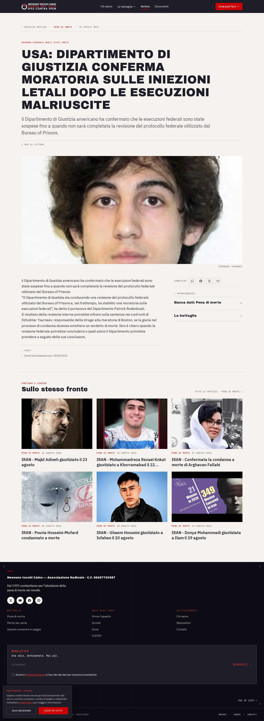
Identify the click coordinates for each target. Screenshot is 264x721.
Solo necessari (21, 710)
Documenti (161, 6)
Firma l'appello (101, 616)
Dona (95, 629)
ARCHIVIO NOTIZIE (34, 27)
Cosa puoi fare (227, 6)
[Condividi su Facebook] (201, 281)
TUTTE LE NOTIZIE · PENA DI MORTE (218, 391)
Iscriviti (96, 623)
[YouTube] (20, 600)
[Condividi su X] (209, 281)
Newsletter (184, 623)
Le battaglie (125, 6)
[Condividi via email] (218, 281)
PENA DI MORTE (63, 27)
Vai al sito (247, 700)
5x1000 (96, 635)
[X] (10, 600)
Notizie (145, 6)
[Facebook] (29, 600)
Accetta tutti (53, 710)
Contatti (182, 629)
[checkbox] (13, 674)
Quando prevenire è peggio (24, 629)
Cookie (237, 714)
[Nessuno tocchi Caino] (39, 6)
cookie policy (26, 702)
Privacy (223, 714)
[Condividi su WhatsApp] (192, 281)
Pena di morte (16, 616)
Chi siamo (106, 6)
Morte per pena (17, 623)
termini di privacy (35, 674)
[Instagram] (38, 600)
